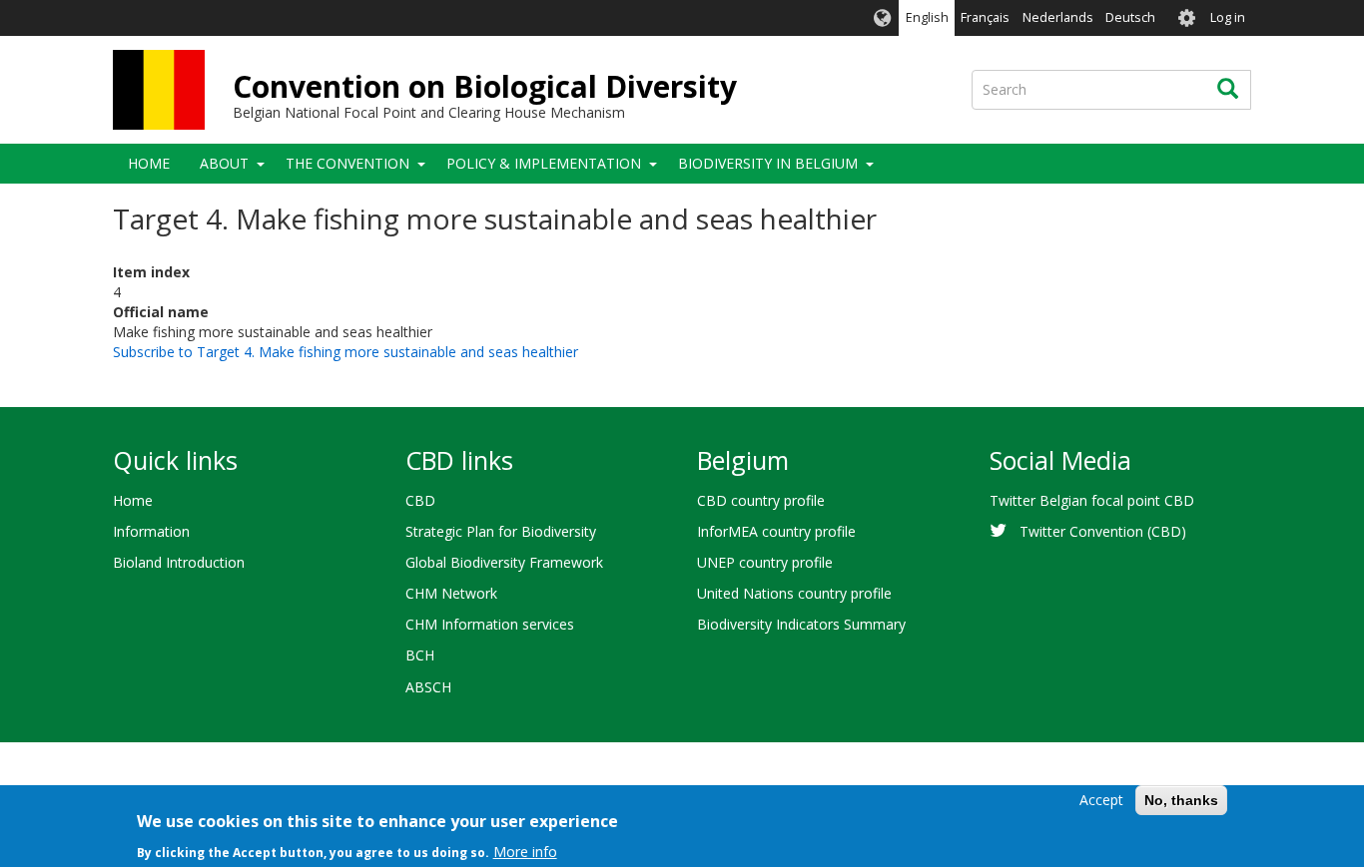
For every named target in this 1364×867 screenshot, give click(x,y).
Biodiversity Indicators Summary (801, 624)
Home (149, 163)
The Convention (347, 163)
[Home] (159, 90)
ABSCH (428, 686)
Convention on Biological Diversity (485, 86)
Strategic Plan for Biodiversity (500, 531)
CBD (420, 500)
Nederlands (1058, 17)
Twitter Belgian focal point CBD (1092, 500)
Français (985, 17)
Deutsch (1130, 17)
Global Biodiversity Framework (504, 562)
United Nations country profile (794, 593)
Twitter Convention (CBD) (1103, 531)
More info (525, 851)
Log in (1227, 17)
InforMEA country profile (776, 531)
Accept (1101, 799)
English (927, 17)
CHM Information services (489, 624)
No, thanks (1181, 800)
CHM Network (451, 593)
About (224, 163)
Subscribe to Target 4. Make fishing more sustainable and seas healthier (345, 351)
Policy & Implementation (543, 163)
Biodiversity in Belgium (768, 163)
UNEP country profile (765, 562)
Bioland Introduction (179, 562)
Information (151, 531)
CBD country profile (761, 500)
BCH (419, 655)
